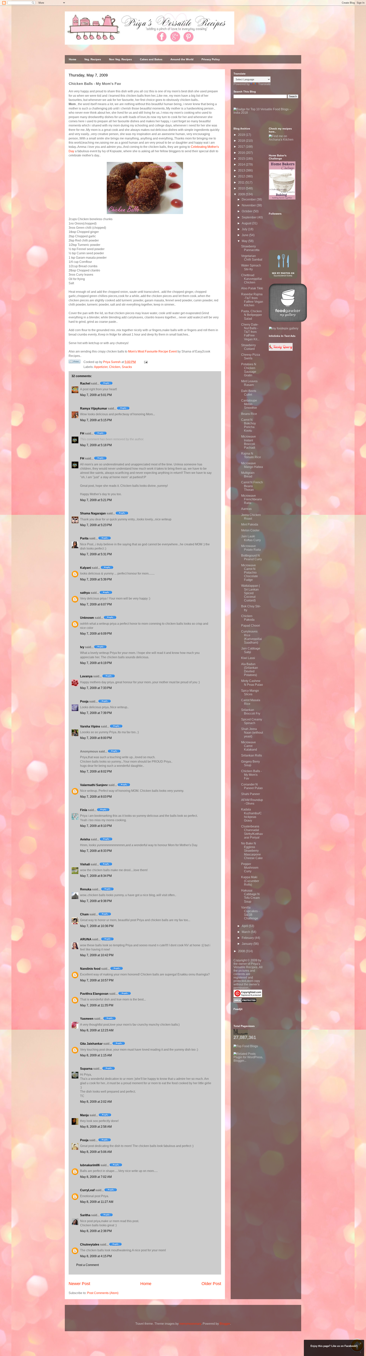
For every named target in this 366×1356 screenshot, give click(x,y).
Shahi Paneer (250, 794)
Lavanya (86, 676)
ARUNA (85, 939)
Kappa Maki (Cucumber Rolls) (250, 881)
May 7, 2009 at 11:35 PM (96, 1005)
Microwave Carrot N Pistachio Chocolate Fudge (249, 573)
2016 (242, 152)
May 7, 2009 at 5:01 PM (96, 395)
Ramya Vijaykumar (93, 408)
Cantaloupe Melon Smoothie (249, 404)
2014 (242, 164)
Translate (264, 84)
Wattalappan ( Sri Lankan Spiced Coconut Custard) (250, 593)
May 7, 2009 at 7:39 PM (96, 713)
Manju (84, 1115)
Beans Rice (249, 413)
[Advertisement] (262, 1086)
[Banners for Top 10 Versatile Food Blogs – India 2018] (266, 112)
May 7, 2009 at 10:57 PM (96, 980)
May (245, 241)
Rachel (85, 383)
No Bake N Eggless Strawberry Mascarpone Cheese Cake (252, 851)
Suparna (86, 1068)
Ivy (82, 647)
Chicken (114, 367)
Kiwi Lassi (248, 658)
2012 (242, 176)
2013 (242, 170)
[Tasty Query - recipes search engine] (281, 349)
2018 (242, 140)
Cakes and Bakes (151, 59)
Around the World (181, 59)
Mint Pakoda (249, 524)
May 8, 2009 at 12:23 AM (96, 1030)
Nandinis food (90, 968)
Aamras (246, 508)
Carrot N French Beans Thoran (252, 486)
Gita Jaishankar (91, 1043)
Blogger (225, 1323)
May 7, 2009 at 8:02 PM (96, 771)
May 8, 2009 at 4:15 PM (96, 1256)
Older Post (211, 1283)
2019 (242, 134)
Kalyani (85, 567)
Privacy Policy (210, 59)
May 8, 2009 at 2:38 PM (96, 1231)
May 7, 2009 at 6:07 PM (96, 604)
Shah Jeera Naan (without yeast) (252, 732)
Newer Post (79, 1283)
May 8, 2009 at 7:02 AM (96, 1176)
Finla (83, 810)
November (249, 205)
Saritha (85, 1215)
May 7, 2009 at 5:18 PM (96, 445)
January (247, 943)
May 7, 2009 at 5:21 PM (96, 500)
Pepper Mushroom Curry (249, 867)
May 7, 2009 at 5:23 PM (96, 525)
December (249, 199)
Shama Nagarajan (93, 513)
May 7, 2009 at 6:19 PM (96, 663)
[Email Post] (145, 362)
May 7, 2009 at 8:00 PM (96, 738)
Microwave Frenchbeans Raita (251, 499)
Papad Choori (250, 625)
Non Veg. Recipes (120, 59)
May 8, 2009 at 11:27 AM (96, 1201)
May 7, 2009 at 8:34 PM (96, 875)
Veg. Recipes (92, 59)
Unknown (87, 617)
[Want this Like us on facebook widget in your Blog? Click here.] (360, 1352)
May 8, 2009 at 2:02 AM (96, 1101)
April (245, 926)
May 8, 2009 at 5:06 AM (96, 1151)
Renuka (85, 889)
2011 (241, 182)
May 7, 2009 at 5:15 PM (96, 420)
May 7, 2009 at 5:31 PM (96, 554)
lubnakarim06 (90, 1165)
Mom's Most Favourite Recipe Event (152, 351)
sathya (85, 592)
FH (82, 433)
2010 (242, 188)
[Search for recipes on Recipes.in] (246, 1046)
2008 (242, 951)
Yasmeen (86, 1018)
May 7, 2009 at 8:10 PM (96, 825)
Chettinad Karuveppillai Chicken (251, 279)
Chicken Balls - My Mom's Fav (251, 774)
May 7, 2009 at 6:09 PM (96, 633)
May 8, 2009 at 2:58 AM (96, 1126)
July (245, 229)
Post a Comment (87, 1265)
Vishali (85, 864)
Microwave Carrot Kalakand (249, 746)
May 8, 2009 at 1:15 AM (96, 1055)
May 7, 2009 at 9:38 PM (96, 901)
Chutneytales (89, 1244)
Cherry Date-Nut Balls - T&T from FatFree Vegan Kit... (250, 332)
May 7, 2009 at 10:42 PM (96, 955)
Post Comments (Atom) (102, 1293)
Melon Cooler (250, 530)
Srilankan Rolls (251, 755)
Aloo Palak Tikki (252, 288)
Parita (84, 538)
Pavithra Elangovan (94, 993)
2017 (242, 146)
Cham (84, 914)
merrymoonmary (190, 1323)
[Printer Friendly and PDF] (74, 362)
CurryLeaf (87, 1190)
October (247, 211)
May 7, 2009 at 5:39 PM (96, 579)
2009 (242, 194)
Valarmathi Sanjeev (94, 785)
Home (72, 59)
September (249, 217)
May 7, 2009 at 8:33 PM (96, 850)
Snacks (127, 367)
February (248, 937)
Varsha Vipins (90, 726)
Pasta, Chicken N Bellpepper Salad (251, 315)
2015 (242, 158)
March (246, 932)
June (245, 235)
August (247, 223)
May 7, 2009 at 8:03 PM (96, 796)
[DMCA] (245, 1001)
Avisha (85, 839)
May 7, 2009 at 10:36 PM (96, 926)
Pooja (84, 701)
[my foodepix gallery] (283, 328)
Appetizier (101, 367)
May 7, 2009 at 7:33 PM (96, 688)
